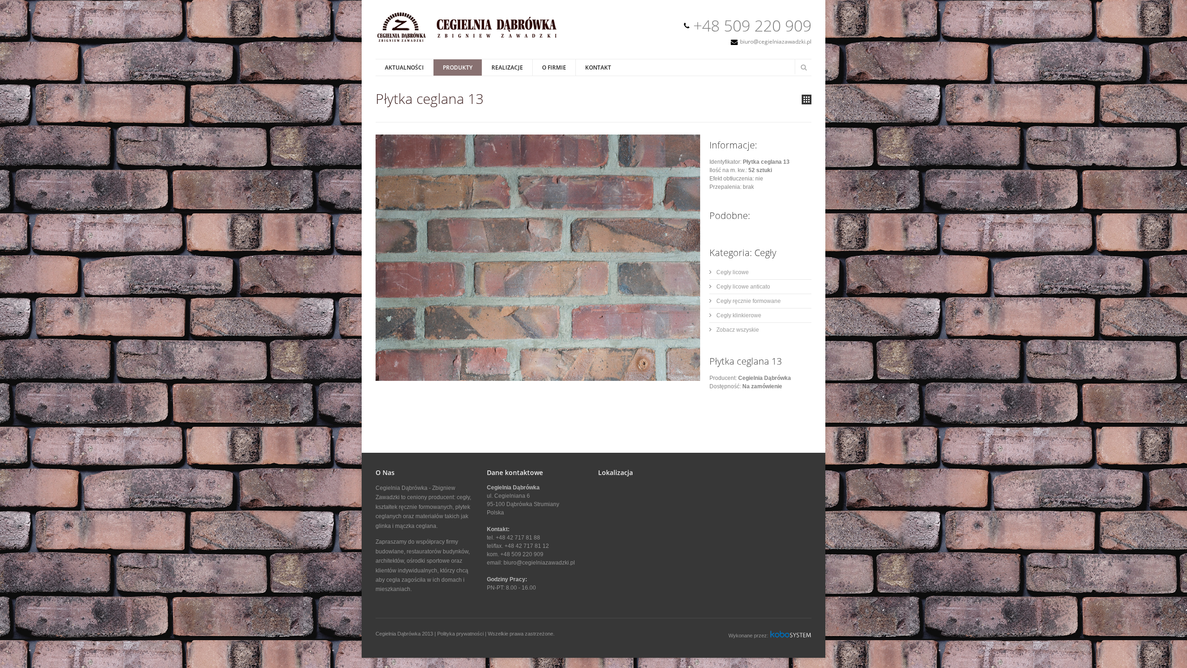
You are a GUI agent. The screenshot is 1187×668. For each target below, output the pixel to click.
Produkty (457, 67)
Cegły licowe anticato (743, 286)
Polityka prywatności (460, 633)
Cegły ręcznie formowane (748, 301)
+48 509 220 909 (752, 25)
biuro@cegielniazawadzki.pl (775, 41)
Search (803, 67)
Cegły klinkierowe (738, 315)
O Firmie (554, 67)
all (806, 99)
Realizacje (507, 67)
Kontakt (598, 67)
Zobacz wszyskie (737, 330)
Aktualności (404, 67)
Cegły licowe (732, 272)
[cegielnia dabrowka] (472, 41)
